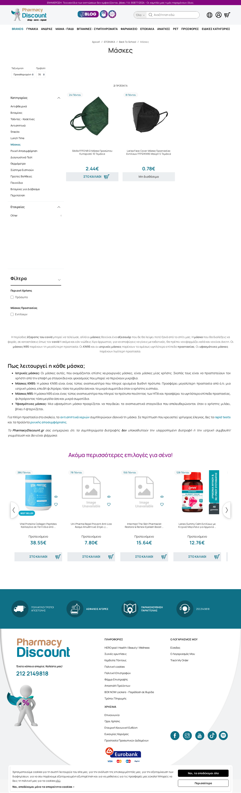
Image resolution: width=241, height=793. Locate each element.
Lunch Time (17, 138)
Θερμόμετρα (18, 163)
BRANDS (17, 29)
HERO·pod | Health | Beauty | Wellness (126, 647)
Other (37, 215)
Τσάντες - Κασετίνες (23, 119)
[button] (151, 15)
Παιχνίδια (17, 182)
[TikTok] (212, 735)
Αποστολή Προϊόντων (117, 685)
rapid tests (222, 417)
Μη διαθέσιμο (149, 176)
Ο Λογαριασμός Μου (182, 654)
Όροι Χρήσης (112, 721)
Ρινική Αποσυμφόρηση (24, 151)
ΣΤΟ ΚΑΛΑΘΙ (92, 176)
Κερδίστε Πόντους (115, 660)
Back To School (127, 41)
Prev (15, 510)
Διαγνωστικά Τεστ (21, 157)
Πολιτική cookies (114, 666)
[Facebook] (174, 735)
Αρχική (96, 41)
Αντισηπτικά (18, 125)
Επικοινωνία (112, 715)
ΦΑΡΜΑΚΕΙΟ (129, 29)
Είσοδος (175, 647)
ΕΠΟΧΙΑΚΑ (147, 29)
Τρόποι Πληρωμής (115, 698)
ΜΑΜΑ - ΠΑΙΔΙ (65, 29)
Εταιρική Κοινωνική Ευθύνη (120, 727)
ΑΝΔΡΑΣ (47, 29)
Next (226, 510)
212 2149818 (32, 673)
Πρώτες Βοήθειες (21, 176)
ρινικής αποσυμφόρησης (48, 422)
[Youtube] (199, 735)
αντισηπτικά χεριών (75, 417)
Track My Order (179, 660)
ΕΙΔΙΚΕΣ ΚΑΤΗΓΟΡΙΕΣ (216, 29)
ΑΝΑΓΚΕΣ (163, 29)
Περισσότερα (203, 783)
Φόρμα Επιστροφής (116, 679)
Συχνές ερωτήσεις (115, 654)
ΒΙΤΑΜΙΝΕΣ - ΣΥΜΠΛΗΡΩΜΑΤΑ (97, 29)
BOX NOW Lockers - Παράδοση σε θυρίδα (129, 692)
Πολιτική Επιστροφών (117, 673)
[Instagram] (187, 735)
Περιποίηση (18, 195)
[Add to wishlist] (56, 504)
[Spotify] (223, 735)
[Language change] (203, 11)
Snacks (15, 131)
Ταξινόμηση (17, 68)
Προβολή (40, 68)
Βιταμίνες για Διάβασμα (25, 189)
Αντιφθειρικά (19, 106)
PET (175, 29)
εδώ (58, 780)
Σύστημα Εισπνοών (22, 170)
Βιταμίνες (16, 112)
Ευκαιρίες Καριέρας (116, 734)
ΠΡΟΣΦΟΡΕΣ (190, 29)
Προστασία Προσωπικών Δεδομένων (126, 740)
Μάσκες (16, 144)
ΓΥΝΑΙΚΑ (32, 29)
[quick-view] (56, 496)
